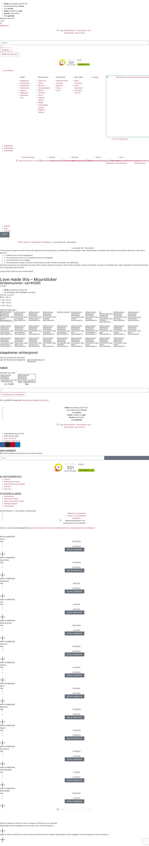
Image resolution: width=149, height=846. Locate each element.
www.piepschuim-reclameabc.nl (83, 528)
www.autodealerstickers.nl (59, 528)
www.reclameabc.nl (39, 528)
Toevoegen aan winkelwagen (13, 394)
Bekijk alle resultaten (10, 54)
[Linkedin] (17, 444)
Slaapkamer (47, 242)
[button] (76, 70)
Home (20, 242)
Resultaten (6, 50)
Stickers (27, 242)
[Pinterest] (12, 444)
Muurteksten (36, 242)
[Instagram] (7, 444)
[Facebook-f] (2, 444)
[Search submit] (1, 47)
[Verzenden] (126, 458)
